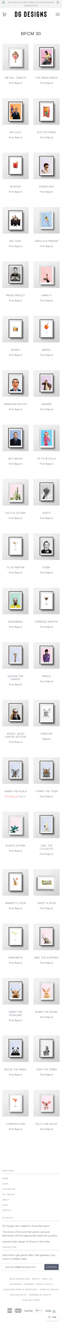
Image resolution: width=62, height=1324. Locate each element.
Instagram (15, 1284)
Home (5, 1178)
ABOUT (5, 1200)
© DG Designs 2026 (19, 1279)
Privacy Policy (44, 1284)
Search (36, 1279)
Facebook (29, 1284)
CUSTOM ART (9, 1189)
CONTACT (7, 1210)
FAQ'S (5, 1205)
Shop (5, 1184)
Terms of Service (49, 1289)
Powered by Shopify (40, 1295)
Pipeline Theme (31, 1300)
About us (47, 1279)
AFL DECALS (8, 1194)
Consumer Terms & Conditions (20, 1289)
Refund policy (18, 1295)
